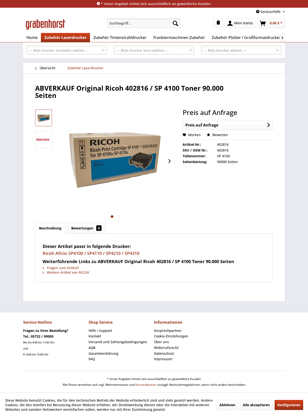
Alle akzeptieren (256, 405)
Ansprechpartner (168, 330)
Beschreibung (50, 228)
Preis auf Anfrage (201, 125)
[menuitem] (143, 23)
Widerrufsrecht (166, 347)
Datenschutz (164, 353)
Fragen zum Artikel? (62, 267)
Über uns (161, 342)
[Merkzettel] (218, 23)
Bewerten (220, 135)
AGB (92, 347)
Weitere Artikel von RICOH (67, 272)
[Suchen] (175, 23)
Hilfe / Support (100, 330)
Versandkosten (145, 385)
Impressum (163, 359)
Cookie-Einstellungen (171, 336)
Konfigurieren (288, 405)
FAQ (92, 359)
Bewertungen (85, 228)
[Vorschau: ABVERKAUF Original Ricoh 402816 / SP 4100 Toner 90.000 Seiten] (43, 117)
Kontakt (95, 336)
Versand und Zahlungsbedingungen (118, 342)
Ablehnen (227, 405)
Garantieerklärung (103, 353)
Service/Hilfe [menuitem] (270, 11)
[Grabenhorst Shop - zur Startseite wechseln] (46, 25)
